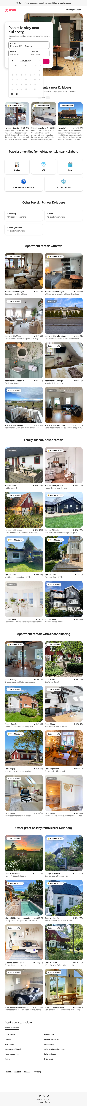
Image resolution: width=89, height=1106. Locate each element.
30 (12, 94)
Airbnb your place (73, 9)
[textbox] (18, 54)
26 (26, 89)
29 (39, 89)
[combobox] (29, 46)
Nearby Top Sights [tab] (12, 1027)
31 (17, 94)
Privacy (40, 1102)
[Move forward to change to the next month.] (39, 61)
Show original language (62, 3)
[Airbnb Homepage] (10, 9)
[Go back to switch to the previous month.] (12, 61)
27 (30, 89)
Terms (47, 1102)
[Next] (48, 97)
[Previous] (39, 97)
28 (35, 89)
